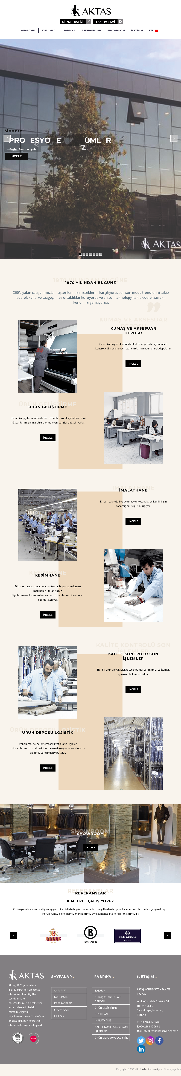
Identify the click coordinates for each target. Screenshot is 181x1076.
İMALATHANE (103, 1020)
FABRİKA (69, 30)
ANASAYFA (28, 30)
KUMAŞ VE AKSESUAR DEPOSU (108, 999)
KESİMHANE (102, 1014)
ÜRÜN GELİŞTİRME (106, 1007)
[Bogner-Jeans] (51, 935)
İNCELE (90, 847)
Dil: (152, 30)
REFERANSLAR (91, 30)
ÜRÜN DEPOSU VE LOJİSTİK (111, 1037)
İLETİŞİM (137, 30)
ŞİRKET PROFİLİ (73, 21)
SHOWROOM (116, 30)
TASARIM (100, 990)
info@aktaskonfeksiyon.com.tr (159, 1031)
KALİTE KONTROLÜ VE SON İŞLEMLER (111, 1029)
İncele (47, 437)
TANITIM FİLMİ (106, 21)
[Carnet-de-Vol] (126, 935)
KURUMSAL (49, 30)
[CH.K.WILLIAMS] (88, 935)
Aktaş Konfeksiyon (151, 1069)
